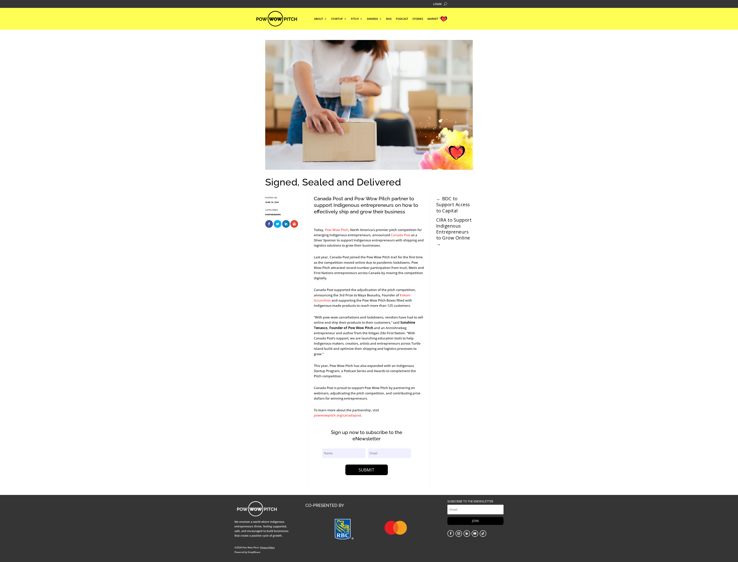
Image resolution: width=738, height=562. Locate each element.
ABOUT (318, 19)
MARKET (432, 19)
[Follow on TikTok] (483, 533)
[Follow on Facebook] (450, 533)
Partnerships (273, 214)
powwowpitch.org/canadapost (337, 415)
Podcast (402, 19)
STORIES (417, 19)
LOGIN (437, 4)
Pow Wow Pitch (336, 230)
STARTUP (337, 19)
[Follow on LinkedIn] (467, 533)
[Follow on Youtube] (475, 533)
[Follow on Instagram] (458, 533)
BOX (389, 19)
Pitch (355, 19)
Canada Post (401, 235)
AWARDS (372, 19)
